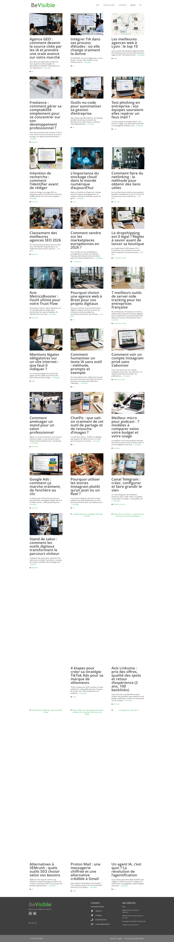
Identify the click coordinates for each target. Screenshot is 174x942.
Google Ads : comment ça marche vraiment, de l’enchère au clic (45, 486)
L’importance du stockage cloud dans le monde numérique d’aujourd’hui (85, 180)
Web (115, 58)
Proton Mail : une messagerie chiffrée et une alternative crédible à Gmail (85, 871)
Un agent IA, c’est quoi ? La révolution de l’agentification (126, 869)
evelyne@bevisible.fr (102, 924)
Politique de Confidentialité (133, 938)
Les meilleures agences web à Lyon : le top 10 (124, 43)
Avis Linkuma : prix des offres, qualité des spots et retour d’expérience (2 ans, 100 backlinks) (126, 679)
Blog (133, 5)
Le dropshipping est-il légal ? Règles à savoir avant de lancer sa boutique (127, 238)
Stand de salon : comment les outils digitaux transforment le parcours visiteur (44, 546)
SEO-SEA (35, 202)
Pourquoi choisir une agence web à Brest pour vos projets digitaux (86, 298)
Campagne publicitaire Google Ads (133, 921)
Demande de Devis (97, 907)
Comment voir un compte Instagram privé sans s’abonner (127, 360)
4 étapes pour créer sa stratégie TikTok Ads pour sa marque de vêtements (87, 675)
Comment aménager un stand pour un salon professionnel (42, 425)
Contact (123, 5)
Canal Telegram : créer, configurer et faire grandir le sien (126, 485)
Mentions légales (116, 938)
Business (35, 142)
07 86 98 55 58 (100, 920)
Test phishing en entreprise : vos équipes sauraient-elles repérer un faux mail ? (127, 109)
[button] (140, 5)
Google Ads (109, 5)
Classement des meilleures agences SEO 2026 (45, 236)
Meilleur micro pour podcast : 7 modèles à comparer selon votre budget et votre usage (125, 426)
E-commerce (77, 262)
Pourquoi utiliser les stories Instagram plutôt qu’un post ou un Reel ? (85, 486)
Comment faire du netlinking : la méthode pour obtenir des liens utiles (127, 180)
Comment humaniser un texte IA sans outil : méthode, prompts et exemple (86, 363)
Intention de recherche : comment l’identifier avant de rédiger (44, 180)
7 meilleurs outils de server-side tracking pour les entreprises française (126, 300)
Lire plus (47, 68)
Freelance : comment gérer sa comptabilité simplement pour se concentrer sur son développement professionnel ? (46, 115)
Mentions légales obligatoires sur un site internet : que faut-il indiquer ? (44, 361)
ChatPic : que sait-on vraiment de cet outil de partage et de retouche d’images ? (87, 425)
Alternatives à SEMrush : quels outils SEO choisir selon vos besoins (45, 869)
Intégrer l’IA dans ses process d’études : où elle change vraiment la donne (85, 46)
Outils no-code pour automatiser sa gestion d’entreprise (86, 108)
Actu (115, 129)
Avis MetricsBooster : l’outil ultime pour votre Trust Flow (45, 298)
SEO (97, 5)
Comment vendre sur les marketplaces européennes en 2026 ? (86, 240)
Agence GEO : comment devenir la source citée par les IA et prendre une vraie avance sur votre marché (46, 48)
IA (32, 71)
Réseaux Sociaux (119, 379)
